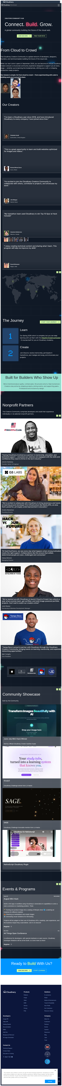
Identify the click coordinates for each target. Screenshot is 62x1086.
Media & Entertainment (50, 1000)
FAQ (25, 1010)
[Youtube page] (12, 1057)
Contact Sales (6, 1051)
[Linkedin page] (6, 1057)
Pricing (25, 1008)
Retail (45, 997)
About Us (46, 1019)
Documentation (7, 1027)
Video (25, 1000)
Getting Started (7, 1024)
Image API (5, 1019)
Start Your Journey (49, 322)
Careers (46, 1029)
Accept (50, 1081)
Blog (45, 1034)
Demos (25, 1005)
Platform (26, 995)
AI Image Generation (8, 1037)
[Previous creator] (57, 272)
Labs (45, 1037)
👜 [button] (5, 914)
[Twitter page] (4, 1057)
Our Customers (48, 1008)
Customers (47, 1021)
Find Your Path (39, 36)
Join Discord (23, 36)
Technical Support (7, 1048)
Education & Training (8, 1053)
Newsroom (47, 1032)
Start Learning (39, 970)
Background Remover (8, 1034)
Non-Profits (47, 1005)
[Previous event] (57, 884)
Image (25, 997)
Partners (46, 1024)
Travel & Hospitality (49, 1003)
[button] (45, 910)
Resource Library (48, 1010)
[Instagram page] (9, 1057)
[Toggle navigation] (59, 5)
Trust (45, 1040)
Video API (5, 1021)
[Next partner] (60, 416)
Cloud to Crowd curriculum (51, 338)
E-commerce (47, 995)
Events (46, 1027)
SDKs (4, 1029)
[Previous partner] (57, 416)
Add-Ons (5, 1032)
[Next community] (60, 689)
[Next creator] (60, 272)
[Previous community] (57, 689)
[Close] (55, 1070)
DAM (25, 1003)
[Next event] (60, 884)
